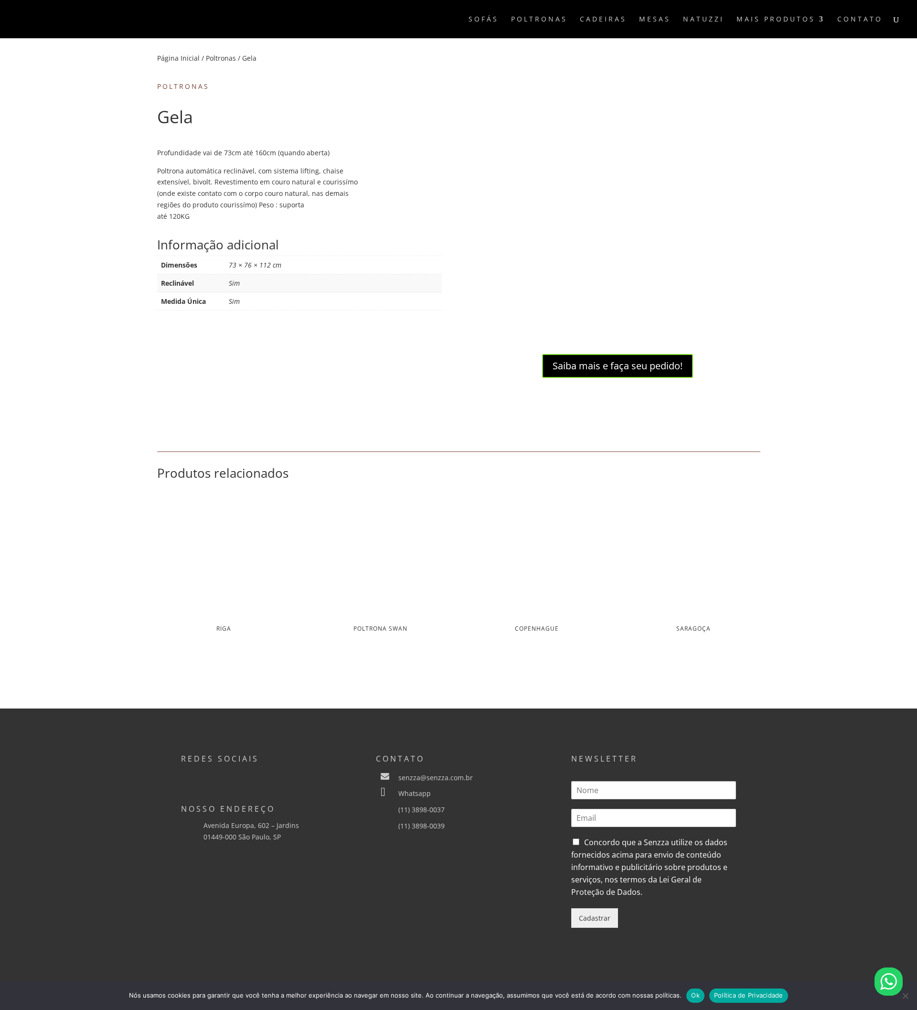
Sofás (484, 19)
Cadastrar (594, 918)
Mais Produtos (775, 19)
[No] (905, 995)
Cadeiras (603, 19)
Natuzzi (703, 19)
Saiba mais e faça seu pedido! (617, 365)
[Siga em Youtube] (246, 777)
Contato (860, 19)
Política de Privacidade (748, 995)
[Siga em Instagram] (188, 777)
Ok (695, 995)
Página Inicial (178, 58)
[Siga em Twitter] (227, 777)
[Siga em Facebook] (207, 777)
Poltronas (539, 19)
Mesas (655, 19)
